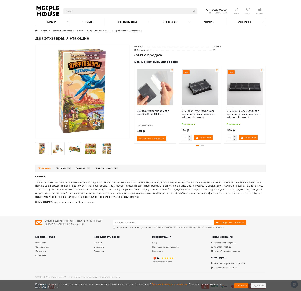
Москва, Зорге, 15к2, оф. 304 (229, 263)
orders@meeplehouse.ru (227, 251)
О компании (245, 22)
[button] (134, 104)
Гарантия (99, 251)
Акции (89, 22)
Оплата (98, 242)
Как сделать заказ (127, 22)
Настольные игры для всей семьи (93, 30)
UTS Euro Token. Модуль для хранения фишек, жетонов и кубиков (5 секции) (243, 114)
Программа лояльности (165, 247)
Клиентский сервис (225, 242)
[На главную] (36, 30)
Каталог (51, 22)
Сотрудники (42, 247)
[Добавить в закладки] (172, 70)
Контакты (208, 22)
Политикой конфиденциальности (169, 284)
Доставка (99, 247)
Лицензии (40, 251)
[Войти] (236, 9)
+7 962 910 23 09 (222, 247)
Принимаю (241, 285)
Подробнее (258, 285)
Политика (40, 255)
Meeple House (45, 236)
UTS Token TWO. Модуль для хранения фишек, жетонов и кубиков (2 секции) (198, 114)
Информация (170, 22)
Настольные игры (62, 30)
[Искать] (194, 11)
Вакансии (40, 242)
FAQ (154, 242)
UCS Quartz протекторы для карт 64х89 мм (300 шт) (153, 112)
